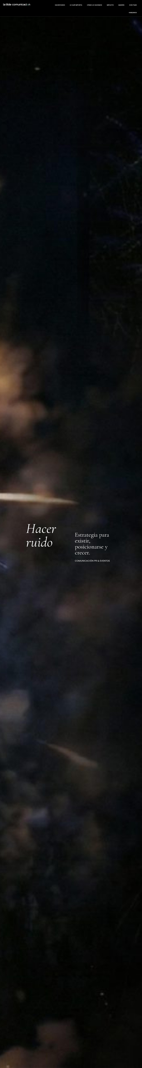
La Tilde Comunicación (16, 4)
